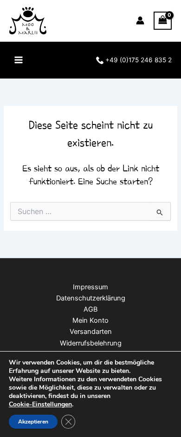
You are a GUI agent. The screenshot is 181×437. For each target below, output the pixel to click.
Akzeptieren (33, 421)
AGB (90, 309)
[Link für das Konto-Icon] (140, 20)
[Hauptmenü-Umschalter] (18, 60)
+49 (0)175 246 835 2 (137, 60)
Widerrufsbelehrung (91, 343)
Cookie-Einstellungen (40, 404)
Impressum (90, 287)
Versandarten (91, 331)
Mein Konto (90, 320)
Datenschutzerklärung (90, 298)
